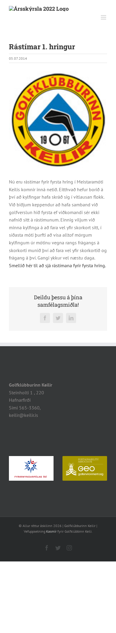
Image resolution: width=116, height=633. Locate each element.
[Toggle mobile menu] (104, 17)
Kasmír (51, 531)
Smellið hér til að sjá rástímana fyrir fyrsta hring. (57, 265)
